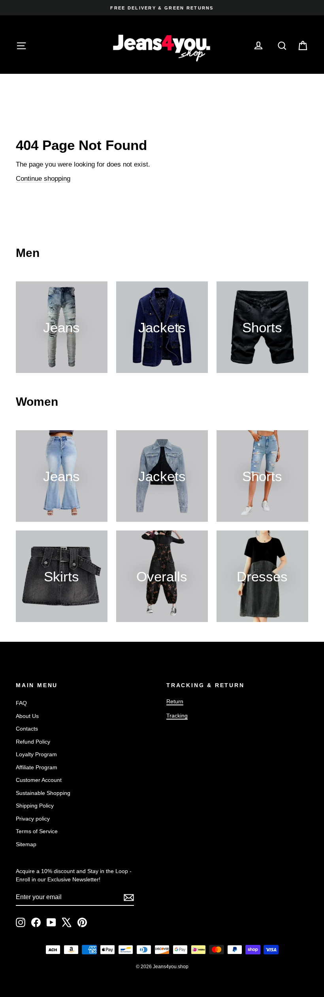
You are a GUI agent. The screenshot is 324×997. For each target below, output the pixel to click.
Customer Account (39, 780)
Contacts (27, 728)
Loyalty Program (36, 754)
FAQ (21, 703)
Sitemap (26, 844)
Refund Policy (33, 741)
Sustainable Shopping (43, 793)
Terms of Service (37, 831)
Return (174, 701)
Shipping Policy (35, 805)
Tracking (177, 715)
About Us (27, 716)
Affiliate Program (36, 767)
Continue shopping (43, 178)
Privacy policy (33, 818)
